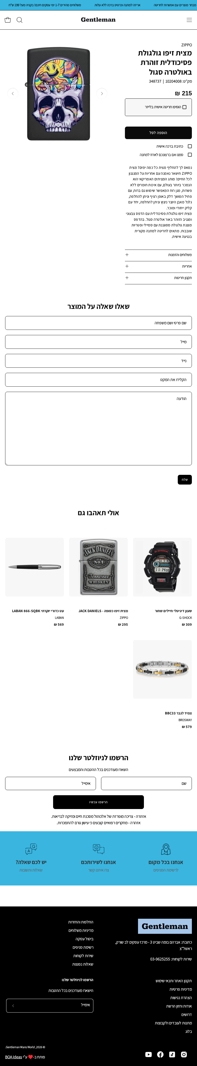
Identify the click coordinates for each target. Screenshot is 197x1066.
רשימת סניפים (83, 947)
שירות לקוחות (83, 955)
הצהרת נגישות (181, 997)
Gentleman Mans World (20, 1047)
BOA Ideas (13, 1057)
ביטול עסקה (84, 938)
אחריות (187, 266)
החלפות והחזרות (80, 922)
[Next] (13, 93)
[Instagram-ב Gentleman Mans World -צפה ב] (184, 1054)
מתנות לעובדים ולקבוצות (173, 1023)
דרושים (186, 1014)
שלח (185, 479)
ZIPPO (186, 45)
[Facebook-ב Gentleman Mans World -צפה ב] (160, 1054)
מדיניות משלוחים (80, 930)
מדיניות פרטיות (181, 989)
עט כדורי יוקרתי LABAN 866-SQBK (38, 611)
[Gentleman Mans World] (98, 20)
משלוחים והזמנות (180, 254)
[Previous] (102, 93)
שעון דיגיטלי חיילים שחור (173, 611)
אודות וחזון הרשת (179, 1006)
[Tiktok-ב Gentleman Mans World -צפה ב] (172, 1054)
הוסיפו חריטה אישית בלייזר (163, 106)
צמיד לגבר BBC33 (178, 713)
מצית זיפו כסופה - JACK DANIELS (103, 611)
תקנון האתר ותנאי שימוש (174, 980)
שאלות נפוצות (82, 964)
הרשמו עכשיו (98, 802)
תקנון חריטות (183, 277)
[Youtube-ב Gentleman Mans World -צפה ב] (148, 1054)
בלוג (188, 1031)
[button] (19, 20)
